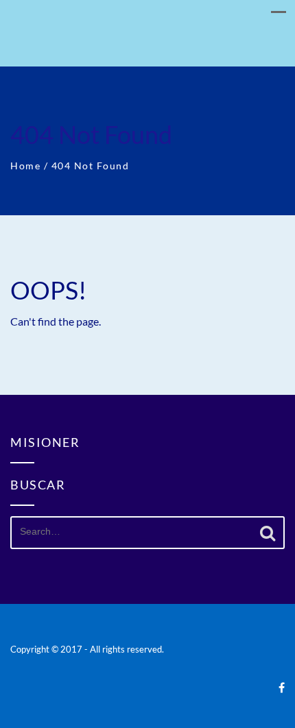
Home (25, 165)
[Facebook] (282, 687)
